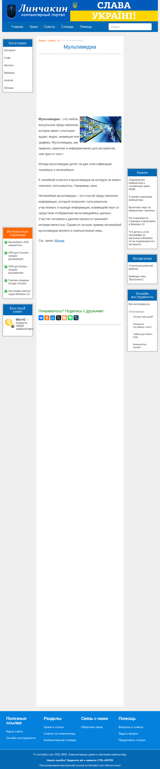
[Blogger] (64, 317)
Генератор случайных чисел (142, 325)
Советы (49, 26)
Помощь (86, 26)
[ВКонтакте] (41, 317)
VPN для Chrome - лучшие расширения (19, 256)
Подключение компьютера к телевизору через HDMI (139, 184)
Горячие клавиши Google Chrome (18, 282)
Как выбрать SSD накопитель (18, 244)
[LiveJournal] (76, 317)
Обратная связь (92, 727)
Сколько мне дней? (143, 316)
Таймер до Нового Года (142, 335)
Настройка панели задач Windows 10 (19, 293)
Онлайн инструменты (21, 738)
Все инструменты (139, 304)
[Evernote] (70, 317)
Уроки (33, 26)
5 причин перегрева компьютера (140, 198)
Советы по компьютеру (59, 733)
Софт (7, 57)
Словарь (67, 26)
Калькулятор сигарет (139, 345)
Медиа (59, 240)
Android (8, 80)
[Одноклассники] (46, 317)
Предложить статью (132, 740)
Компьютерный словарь (60, 740)
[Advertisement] (17, 159)
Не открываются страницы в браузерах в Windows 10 (142, 221)
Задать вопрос (128, 733)
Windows (9, 72)
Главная (17, 26)
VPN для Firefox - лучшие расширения (18, 269)
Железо (9, 65)
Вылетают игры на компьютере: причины (142, 209)
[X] (58, 317)
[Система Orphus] (80, 762)
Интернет (10, 50)
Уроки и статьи (54, 727)
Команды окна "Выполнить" (137, 278)
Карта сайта (14, 731)
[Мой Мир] (52, 317)
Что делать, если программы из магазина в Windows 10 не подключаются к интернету (142, 238)
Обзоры (9, 87)
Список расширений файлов (141, 267)
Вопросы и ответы (131, 727)
